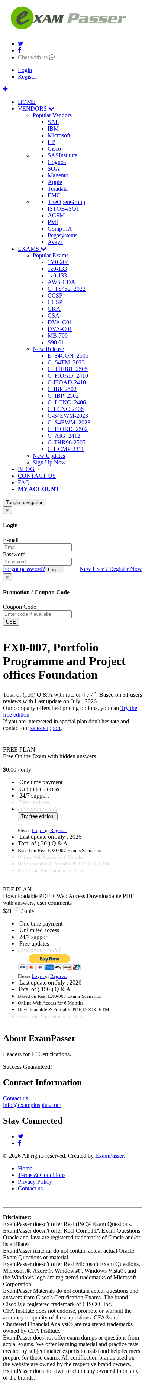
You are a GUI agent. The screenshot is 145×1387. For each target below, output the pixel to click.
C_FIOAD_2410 (68, 375)
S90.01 (56, 342)
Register (27, 76)
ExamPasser (109, 1156)
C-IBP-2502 (62, 389)
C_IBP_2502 (63, 395)
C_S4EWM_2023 (69, 422)
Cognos (57, 162)
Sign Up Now (49, 462)
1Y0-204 (58, 262)
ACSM (56, 215)
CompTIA (60, 229)
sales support (45, 728)
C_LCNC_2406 (67, 402)
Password (14, 554)
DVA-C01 (60, 322)
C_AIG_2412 (64, 436)
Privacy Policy (35, 1182)
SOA (54, 168)
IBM (53, 128)
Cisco (54, 148)
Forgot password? (24, 569)
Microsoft (59, 135)
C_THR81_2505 (68, 369)
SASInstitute (62, 155)
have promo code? (39, 809)
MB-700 (58, 335)
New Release (48, 349)
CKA (54, 309)
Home (25, 1168)
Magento (58, 175)
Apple (55, 182)
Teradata (58, 188)
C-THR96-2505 (67, 442)
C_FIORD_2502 (68, 429)
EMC (54, 195)
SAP (53, 122)
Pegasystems (62, 235)
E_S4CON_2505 (68, 355)
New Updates (49, 456)
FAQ (24, 482)
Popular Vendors (52, 115)
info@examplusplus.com (32, 1105)
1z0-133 (57, 269)
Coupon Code (19, 607)
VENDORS (33, 108)
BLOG (26, 469)
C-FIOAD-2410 (67, 382)
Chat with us (33, 57)
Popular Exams (50, 255)
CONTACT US (37, 476)
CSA (53, 315)
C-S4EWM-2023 (68, 416)
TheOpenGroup (66, 202)
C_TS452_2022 (67, 289)
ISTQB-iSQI (63, 209)
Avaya (55, 242)
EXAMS (29, 249)
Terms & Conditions (41, 1175)
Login (25, 70)
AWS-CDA (61, 282)
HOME (27, 102)
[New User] (5, 89)
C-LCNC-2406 (66, 409)
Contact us (15, 1098)
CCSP (55, 295)
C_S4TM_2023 (66, 362)
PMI (53, 222)
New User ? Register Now (111, 569)
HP (51, 142)
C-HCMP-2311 (66, 449)
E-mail (11, 540)
